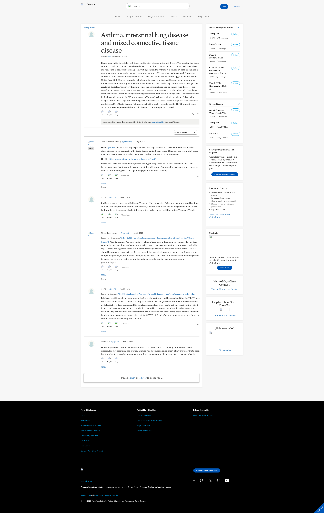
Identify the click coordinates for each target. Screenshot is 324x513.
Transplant (214, 122)
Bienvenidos (225, 350)
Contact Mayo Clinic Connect (92, 451)
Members (187, 16)
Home (117, 16)
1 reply (103, 187)
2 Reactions (125, 176)
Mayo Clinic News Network (203, 415)
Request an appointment (224, 174)
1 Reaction (124, 267)
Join (224, 6)
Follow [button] (235, 34)
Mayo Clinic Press (143, 426)
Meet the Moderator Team (91, 426)
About (83, 415)
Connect (90, 4)
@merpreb (125, 233)
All (239, 27)
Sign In (237, 6)
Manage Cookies (111, 495)
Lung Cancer (215, 44)
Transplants (214, 33)
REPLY (103, 183)
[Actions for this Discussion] (197, 113)
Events (173, 16)
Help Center (203, 16)
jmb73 (113, 56)
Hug (116, 115)
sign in (131, 377)
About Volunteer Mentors (90, 431)
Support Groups (134, 16)
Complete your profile (225, 315)
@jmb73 (111, 147)
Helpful (109, 115)
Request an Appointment (206, 470)
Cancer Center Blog (144, 415)
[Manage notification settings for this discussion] (193, 113)
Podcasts (213, 133)
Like (103, 115)
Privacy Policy (99, 495)
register (142, 377)
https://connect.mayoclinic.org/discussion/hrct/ (132, 159)
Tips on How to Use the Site (224, 289)
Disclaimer (85, 441)
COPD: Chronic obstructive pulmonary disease (218, 70)
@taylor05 (115, 342)
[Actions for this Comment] (197, 176)
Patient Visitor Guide (144, 431)
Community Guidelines (89, 436)
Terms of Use (86, 495)
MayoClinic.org (86, 481)
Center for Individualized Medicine (149, 420)
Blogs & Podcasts (156, 16)
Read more (224, 267)
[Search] (128, 6)
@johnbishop (127, 142)
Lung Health (89, 28)
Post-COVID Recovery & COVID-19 (218, 86)
